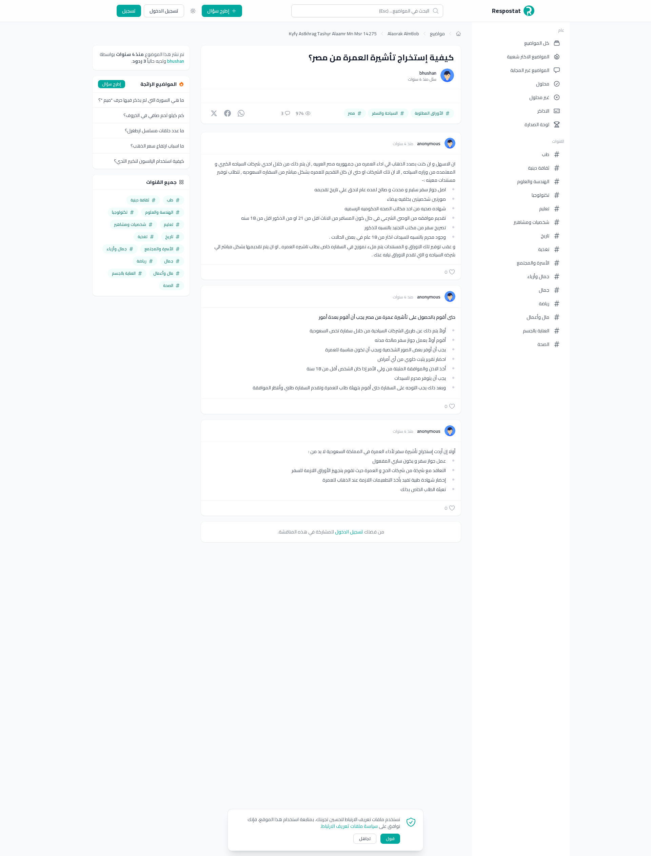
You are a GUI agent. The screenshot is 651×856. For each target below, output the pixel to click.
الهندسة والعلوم (533, 181)
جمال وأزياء (538, 276)
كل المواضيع (536, 43)
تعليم (544, 208)
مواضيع (437, 33)
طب (545, 154)
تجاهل (365, 838)
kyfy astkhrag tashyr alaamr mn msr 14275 (333, 33)
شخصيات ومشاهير (531, 222)
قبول (390, 838)
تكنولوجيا (540, 195)
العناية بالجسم (536, 330)
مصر (351, 113)
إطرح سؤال (218, 10)
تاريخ (545, 235)
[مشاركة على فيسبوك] (227, 113)
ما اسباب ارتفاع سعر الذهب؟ (157, 145)
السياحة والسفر (385, 113)
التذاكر (543, 110)
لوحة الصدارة (537, 124)
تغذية (543, 249)
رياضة (544, 303)
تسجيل (129, 10)
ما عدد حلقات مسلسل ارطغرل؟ (154, 130)
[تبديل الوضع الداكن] (193, 11)
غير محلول (539, 97)
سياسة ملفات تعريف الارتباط (349, 826)
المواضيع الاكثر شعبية (528, 56)
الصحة (543, 344)
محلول (542, 83)
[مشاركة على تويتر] (214, 113)
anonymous (428, 143)
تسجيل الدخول (164, 10)
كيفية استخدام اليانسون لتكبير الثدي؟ (149, 161)
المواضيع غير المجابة (529, 70)
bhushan (427, 73)
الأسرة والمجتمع (533, 262)
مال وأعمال (538, 317)
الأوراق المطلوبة (429, 113)
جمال (544, 290)
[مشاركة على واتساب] (241, 113)
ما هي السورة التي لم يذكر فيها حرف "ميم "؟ (141, 100)
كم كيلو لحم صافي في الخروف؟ (153, 115)
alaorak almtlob (403, 33)
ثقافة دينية (538, 167)
